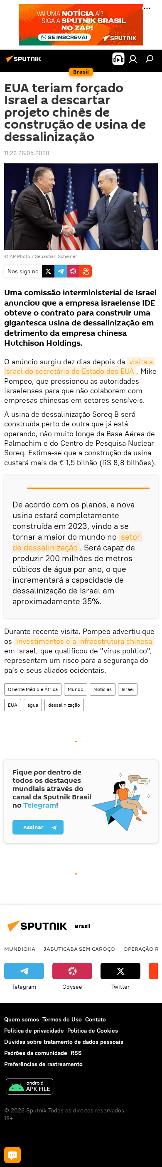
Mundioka (19, 948)
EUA (12, 705)
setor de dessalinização (77, 541)
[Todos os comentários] (12, 1155)
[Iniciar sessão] (133, 58)
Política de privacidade (34, 1030)
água (32, 705)
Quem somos (21, 1019)
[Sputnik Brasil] (25, 62)
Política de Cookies (92, 1030)
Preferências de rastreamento (43, 1064)
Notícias (102, 689)
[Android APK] (29, 1087)
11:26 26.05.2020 (26, 153)
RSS (76, 1053)
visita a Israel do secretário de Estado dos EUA (79, 366)
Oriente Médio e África (33, 689)
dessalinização (64, 705)
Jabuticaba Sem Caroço (79, 948)
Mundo (75, 689)
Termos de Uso (62, 1019)
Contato (95, 1019)
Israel (128, 689)
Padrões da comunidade (35, 1053)
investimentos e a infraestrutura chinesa (84, 641)
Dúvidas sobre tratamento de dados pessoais (63, 1041)
